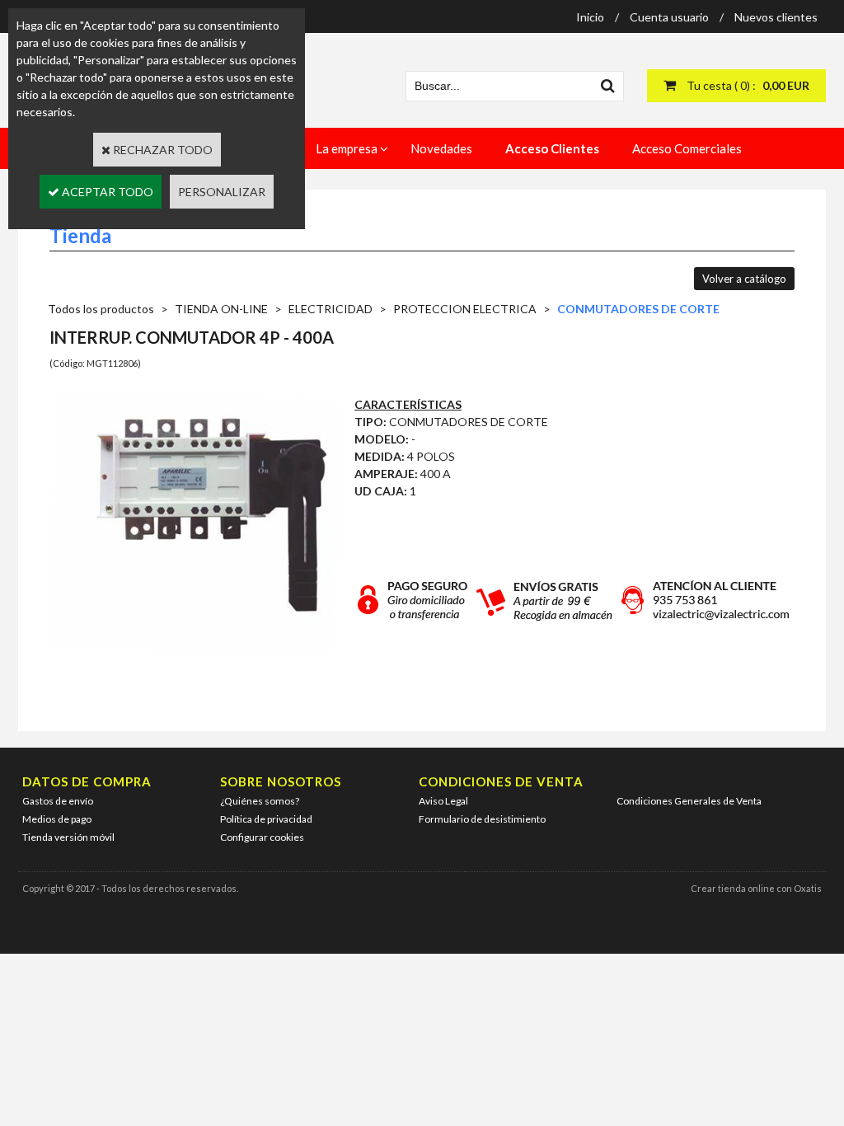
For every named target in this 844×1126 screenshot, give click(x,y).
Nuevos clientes (776, 17)
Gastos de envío (57, 801)
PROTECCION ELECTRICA (465, 309)
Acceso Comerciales (687, 148)
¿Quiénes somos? (259, 801)
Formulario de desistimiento (482, 819)
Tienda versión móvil (68, 837)
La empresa (346, 148)
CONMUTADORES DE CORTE (638, 309)
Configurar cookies (262, 837)
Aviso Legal (443, 801)
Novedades (441, 148)
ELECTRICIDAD (330, 309)
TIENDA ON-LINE (221, 309)
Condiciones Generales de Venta (689, 801)
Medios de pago (56, 819)
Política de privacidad (266, 819)
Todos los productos (101, 309)
